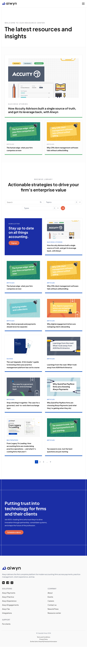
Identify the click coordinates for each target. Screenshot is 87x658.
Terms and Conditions (43, 637)
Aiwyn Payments (8, 593)
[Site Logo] (31, 3)
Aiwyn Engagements (10, 605)
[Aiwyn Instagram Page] (13, 582)
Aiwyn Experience (9, 601)
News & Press (53, 609)
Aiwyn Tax (6, 609)
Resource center (54, 613)
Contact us (52, 605)
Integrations (7, 613)
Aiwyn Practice (8, 597)
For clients (6, 624)
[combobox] (63, 202)
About (50, 593)
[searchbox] (47, 202)
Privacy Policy (43, 639)
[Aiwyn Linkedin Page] (4, 582)
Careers (51, 601)
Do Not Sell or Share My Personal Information (43, 641)
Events (50, 597)
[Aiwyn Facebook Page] (8, 582)
